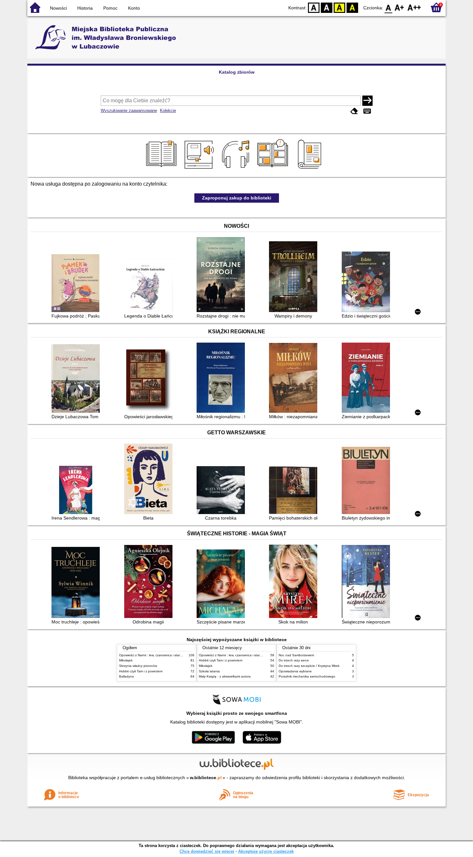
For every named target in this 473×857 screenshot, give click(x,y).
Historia (85, 8)
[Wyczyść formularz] (354, 111)
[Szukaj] (367, 101)
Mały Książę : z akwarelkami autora (225, 676)
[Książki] (162, 169)
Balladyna (126, 676)
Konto (134, 8)
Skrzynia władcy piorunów (138, 666)
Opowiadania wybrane (295, 671)
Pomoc (110, 8)
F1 (399, 7)
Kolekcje (168, 110)
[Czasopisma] (310, 169)
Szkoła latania (209, 671)
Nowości (58, 8)
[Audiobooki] (199, 169)
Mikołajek (126, 660)
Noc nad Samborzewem (296, 655)
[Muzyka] (236, 169)
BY (352, 7)
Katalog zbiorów (237, 72)
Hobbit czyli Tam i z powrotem (140, 671)
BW (326, 7)
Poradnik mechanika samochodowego (307, 676)
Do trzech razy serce (294, 660)
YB (339, 7)
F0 (388, 7)
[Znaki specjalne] (367, 111)
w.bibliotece (206, 777)
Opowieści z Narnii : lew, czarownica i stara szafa (155, 655)
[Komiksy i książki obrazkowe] (273, 169)
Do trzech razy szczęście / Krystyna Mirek (309, 666)
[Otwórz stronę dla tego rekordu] (77, 283)
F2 (414, 7)
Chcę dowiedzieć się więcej (207, 851)
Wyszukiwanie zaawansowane (129, 110)
